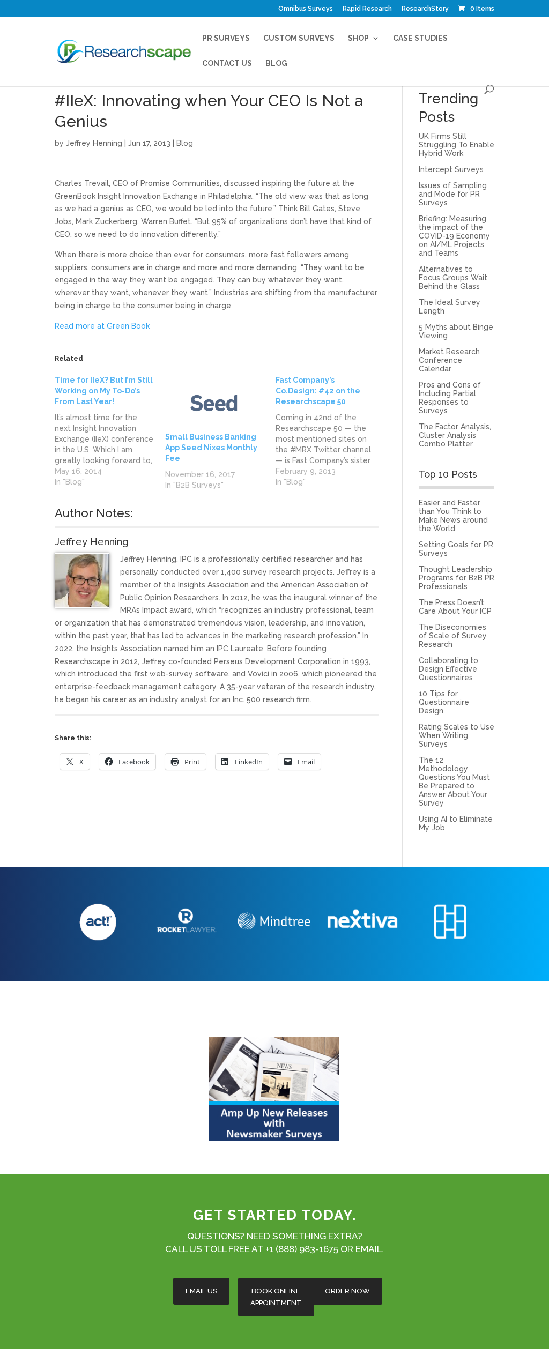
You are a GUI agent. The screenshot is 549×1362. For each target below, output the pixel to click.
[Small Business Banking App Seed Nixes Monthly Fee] (215, 403)
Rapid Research (367, 8)
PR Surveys (226, 38)
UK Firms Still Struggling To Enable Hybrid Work (456, 145)
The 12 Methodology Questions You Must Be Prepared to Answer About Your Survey (454, 781)
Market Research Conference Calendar (449, 360)
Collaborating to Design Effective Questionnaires (448, 669)
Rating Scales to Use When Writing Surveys (456, 735)
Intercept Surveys (451, 169)
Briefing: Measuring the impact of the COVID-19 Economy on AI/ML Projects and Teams (454, 235)
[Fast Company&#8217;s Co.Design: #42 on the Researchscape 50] (331, 431)
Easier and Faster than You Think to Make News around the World (453, 515)
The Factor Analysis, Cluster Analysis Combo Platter (455, 435)
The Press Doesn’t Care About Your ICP (455, 606)
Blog (276, 63)
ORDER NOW (347, 1291)
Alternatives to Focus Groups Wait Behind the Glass (453, 278)
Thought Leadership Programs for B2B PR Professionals (456, 578)
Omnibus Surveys (305, 8)
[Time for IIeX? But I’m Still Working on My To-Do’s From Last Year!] (110, 431)
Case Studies (420, 38)
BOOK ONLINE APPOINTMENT (276, 1297)
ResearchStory (425, 8)
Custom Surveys (299, 38)
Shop (358, 38)
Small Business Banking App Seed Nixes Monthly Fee (211, 448)
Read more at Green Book (102, 326)
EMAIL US (201, 1291)
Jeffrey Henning (94, 143)
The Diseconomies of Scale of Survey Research (453, 636)
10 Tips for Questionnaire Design (444, 702)
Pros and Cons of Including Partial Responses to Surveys (450, 398)
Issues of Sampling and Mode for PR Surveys (453, 194)
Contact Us (227, 63)
